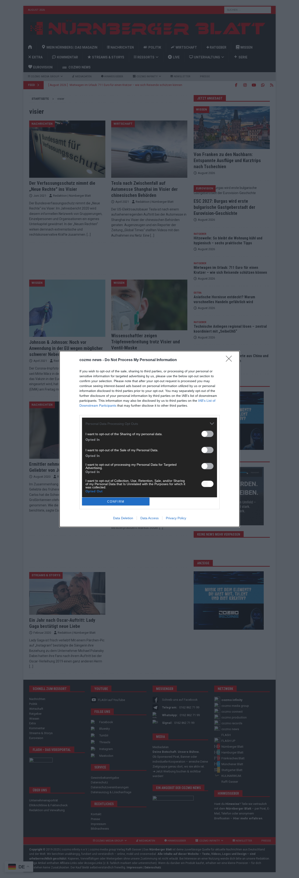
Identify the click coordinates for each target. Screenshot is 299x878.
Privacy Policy (176, 518)
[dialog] (149, 439)
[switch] (207, 434)
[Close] (230, 360)
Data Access (149, 518)
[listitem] (149, 423)
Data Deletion (123, 518)
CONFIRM (116, 501)
